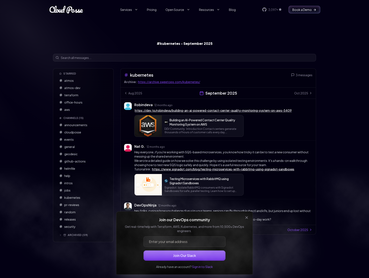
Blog (232, 10)
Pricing (152, 10)
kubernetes (141, 75)
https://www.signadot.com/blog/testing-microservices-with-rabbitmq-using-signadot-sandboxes (223, 169)
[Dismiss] (246, 217)
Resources (206, 10)
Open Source (174, 10)
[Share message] (176, 104)
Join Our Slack (184, 255)
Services (126, 10)
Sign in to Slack (202, 267)
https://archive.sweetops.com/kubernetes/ (169, 82)
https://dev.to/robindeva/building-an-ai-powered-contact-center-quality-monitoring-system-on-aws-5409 (213, 110)
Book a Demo (302, 10)
